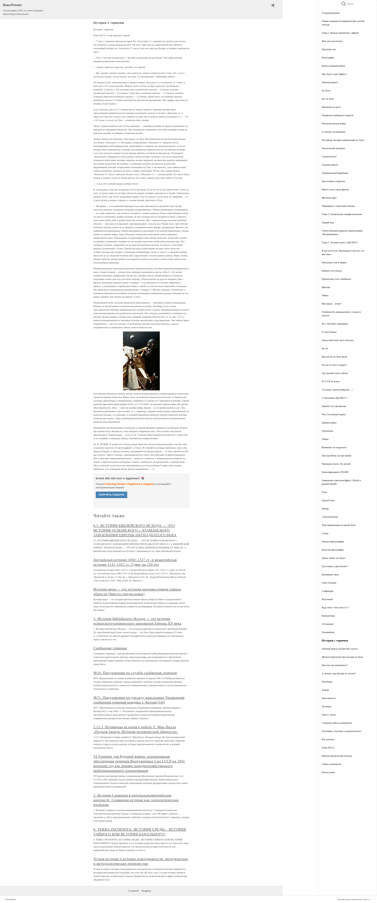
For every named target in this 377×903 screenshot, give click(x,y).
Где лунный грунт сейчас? (335, 373)
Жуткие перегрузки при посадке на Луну (342, 656)
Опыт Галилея (329, 582)
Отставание (328, 623)
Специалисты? (329, 156)
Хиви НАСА (328, 747)
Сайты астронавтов (331, 764)
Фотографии (328, 57)
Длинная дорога (330, 82)
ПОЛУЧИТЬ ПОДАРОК (111, 495)
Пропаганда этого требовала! (336, 278)
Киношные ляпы (330, 574)
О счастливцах (329, 331)
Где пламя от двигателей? (335, 566)
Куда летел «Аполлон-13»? (335, 607)
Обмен (325, 295)
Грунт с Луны (329, 714)
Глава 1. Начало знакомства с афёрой (340, 32)
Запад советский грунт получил (338, 340)
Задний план (328, 500)
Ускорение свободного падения (337, 115)
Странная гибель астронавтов (337, 722)
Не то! (325, 348)
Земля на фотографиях (333, 541)
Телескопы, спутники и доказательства (341, 731)
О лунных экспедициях (333, 131)
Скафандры (327, 590)
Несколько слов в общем (334, 262)
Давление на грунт (331, 106)
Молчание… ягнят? (332, 303)
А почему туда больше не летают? (339, 673)
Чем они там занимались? (335, 665)
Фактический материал (333, 148)
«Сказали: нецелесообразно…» (337, 389)
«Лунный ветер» (330, 516)
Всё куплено (328, 739)
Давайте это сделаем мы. (334, 406)
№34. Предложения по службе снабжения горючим (135, 672)
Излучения (327, 599)
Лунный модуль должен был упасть (340, 648)
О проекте (133, 891)
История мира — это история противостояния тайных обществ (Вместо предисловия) (137, 591)
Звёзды (325, 508)
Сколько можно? (330, 164)
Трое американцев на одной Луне (339, 524)
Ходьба (325, 689)
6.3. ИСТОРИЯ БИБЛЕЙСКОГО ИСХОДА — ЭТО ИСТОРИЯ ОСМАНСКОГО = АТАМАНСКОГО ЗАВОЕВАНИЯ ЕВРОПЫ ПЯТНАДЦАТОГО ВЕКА (135, 530)
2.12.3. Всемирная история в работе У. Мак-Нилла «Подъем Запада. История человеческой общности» (135, 729)
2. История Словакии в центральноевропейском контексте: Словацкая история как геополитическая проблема (135, 800)
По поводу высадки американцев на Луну (343, 139)
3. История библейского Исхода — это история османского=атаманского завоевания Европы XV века (137, 621)
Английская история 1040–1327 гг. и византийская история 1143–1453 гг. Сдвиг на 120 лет (135, 562)
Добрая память (329, 422)
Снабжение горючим (110, 648)
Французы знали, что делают (336, 463)
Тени (324, 492)
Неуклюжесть (329, 698)
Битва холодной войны (333, 65)
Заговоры (326, 706)
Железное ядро (329, 197)
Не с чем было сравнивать (335, 323)
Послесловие (328, 772)
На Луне (326, 90)
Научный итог (329, 49)
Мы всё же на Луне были (334, 356)
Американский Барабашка (335, 172)
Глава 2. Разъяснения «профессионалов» (342, 214)
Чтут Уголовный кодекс (334, 414)
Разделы (146, 891)
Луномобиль (328, 632)
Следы (325, 533)
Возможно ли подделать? (334, 447)
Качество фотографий (333, 549)
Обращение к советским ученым (338, 205)
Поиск (347, 4)
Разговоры (327, 681)
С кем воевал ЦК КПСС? (334, 397)
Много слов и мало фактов (335, 189)
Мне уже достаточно (332, 41)
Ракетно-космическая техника (337, 755)
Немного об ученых (332, 270)
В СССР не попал (331, 381)
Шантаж (326, 287)
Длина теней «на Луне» (334, 557)
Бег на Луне (328, 98)
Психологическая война (334, 123)
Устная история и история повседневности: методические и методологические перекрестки (140, 861)
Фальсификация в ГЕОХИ (335, 472)
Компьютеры (328, 615)
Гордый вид (328, 222)
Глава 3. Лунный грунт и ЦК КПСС (340, 242)
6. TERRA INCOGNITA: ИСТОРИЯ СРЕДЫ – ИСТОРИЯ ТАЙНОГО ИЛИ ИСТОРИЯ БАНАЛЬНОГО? (139, 831)
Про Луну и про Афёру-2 (334, 74)
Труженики (327, 430)
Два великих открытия (333, 181)
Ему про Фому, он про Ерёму (336, 455)
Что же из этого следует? (334, 364)
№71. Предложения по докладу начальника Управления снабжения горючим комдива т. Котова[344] (139, 699)
